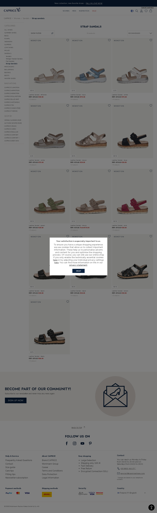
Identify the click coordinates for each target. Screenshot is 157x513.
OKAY (78, 271)
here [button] (56, 262)
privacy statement (78, 265)
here (55, 260)
